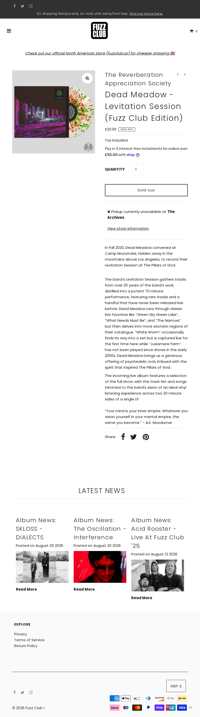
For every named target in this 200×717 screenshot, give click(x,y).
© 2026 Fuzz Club (27, 707)
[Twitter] (21, 6)
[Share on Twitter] (133, 437)
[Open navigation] (9, 31)
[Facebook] (14, 6)
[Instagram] (30, 6)
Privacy (20, 634)
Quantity (115, 169)
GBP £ (176, 686)
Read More (26, 589)
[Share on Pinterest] (146, 437)
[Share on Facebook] (123, 437)
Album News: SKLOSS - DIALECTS (36, 528)
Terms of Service (29, 639)
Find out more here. (146, 13)
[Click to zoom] (87, 78)
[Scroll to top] (190, 707)
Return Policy (25, 645)
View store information (128, 228)
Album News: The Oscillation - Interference (100, 528)
